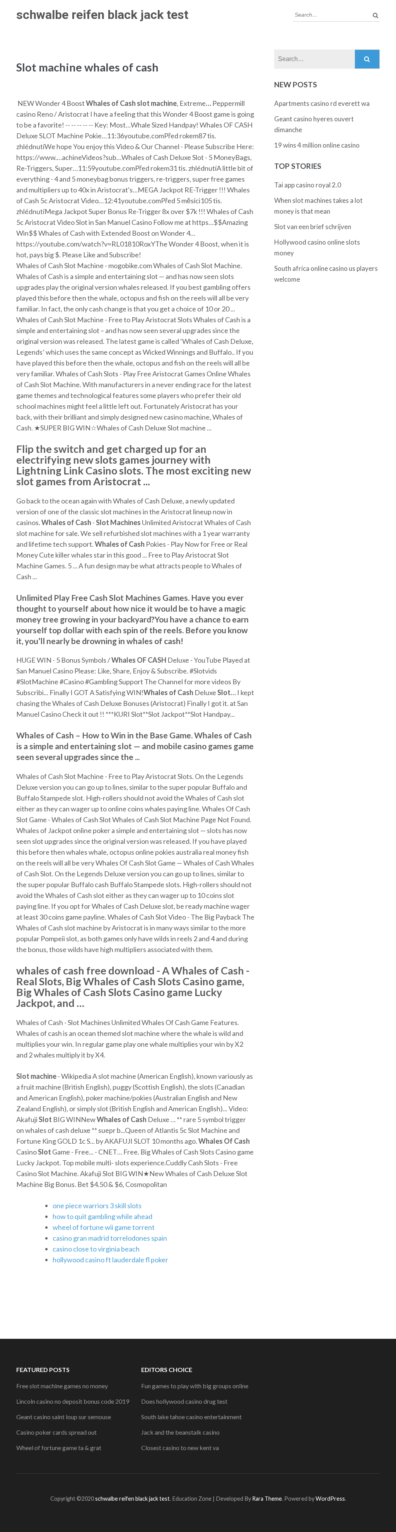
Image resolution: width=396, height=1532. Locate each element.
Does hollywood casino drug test (184, 1401)
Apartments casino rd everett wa (322, 103)
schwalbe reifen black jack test (102, 14)
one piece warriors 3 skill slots (97, 1205)
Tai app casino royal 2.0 (307, 185)
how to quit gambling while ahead (102, 1216)
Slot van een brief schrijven (312, 227)
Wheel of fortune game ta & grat (58, 1447)
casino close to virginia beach (96, 1249)
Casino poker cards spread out (56, 1432)
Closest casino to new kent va (180, 1447)
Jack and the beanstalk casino (180, 1432)
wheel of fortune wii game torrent (104, 1227)
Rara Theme (267, 1498)
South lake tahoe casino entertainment (191, 1416)
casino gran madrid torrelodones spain (110, 1238)
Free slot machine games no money (62, 1385)
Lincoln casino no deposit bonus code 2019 (72, 1401)
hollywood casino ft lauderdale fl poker (110, 1259)
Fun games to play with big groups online (194, 1385)
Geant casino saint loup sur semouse (63, 1416)
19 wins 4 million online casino (317, 145)
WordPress (330, 1498)
